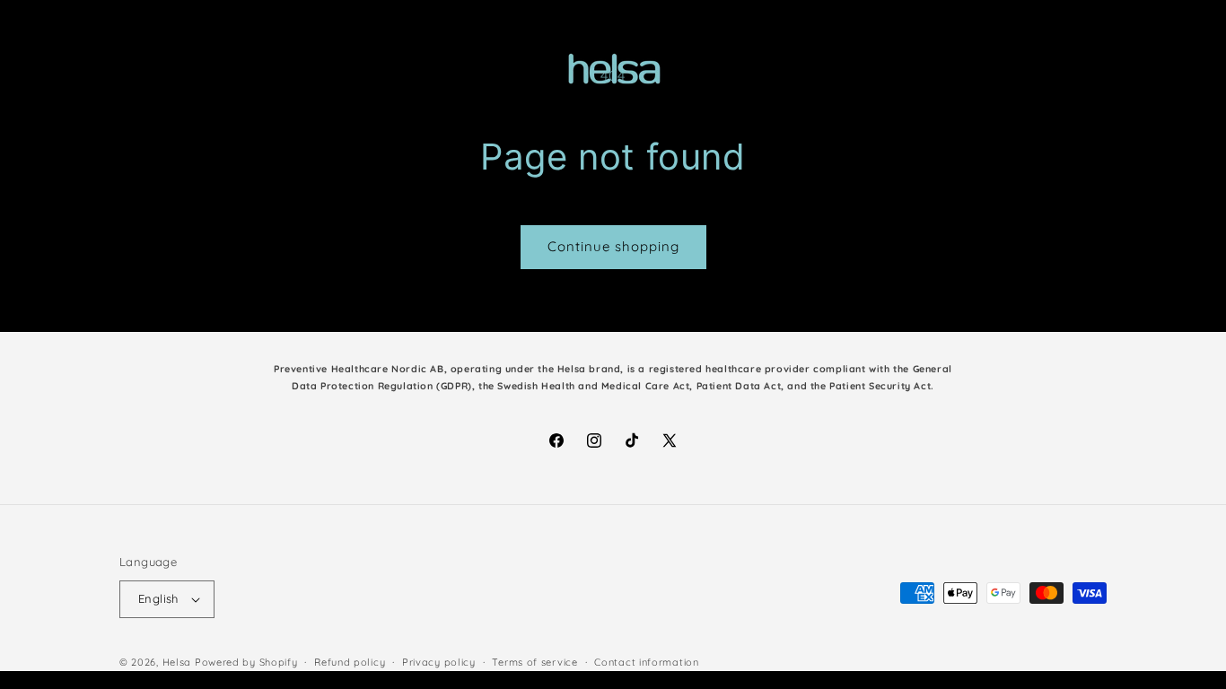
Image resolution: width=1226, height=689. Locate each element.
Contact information (646, 662)
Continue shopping (613, 246)
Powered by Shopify (246, 662)
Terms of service (534, 662)
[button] (37, 70)
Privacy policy (439, 662)
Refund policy (349, 662)
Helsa (177, 662)
